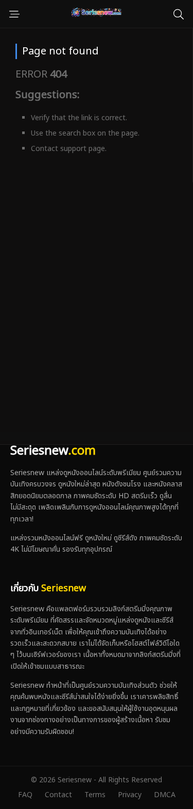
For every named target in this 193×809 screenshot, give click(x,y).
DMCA (165, 794)
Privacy (130, 794)
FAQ (25, 794)
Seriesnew (53, 451)
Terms (95, 794)
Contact (58, 794)
